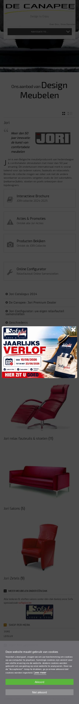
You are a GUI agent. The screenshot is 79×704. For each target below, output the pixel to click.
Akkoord (39, 682)
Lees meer (40, 672)
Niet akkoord (39, 692)
